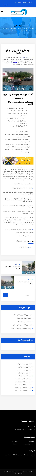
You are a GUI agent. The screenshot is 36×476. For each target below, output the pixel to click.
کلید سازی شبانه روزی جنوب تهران (22, 379)
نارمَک (32, 188)
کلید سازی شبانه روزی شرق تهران (11, 29)
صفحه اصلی (31, 441)
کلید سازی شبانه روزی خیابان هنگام (25, 283)
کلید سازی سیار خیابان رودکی (24, 322)
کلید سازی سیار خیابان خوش (24, 318)
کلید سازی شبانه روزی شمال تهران (22, 385)
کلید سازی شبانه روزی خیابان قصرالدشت (21, 328)
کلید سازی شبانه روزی (25, 29)
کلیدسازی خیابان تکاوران (11, 229)
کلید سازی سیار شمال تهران (24, 370)
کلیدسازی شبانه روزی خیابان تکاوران (24, 232)
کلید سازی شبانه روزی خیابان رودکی (22, 325)
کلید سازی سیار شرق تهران (24, 367)
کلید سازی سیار (14, 441)
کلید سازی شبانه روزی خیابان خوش (22, 315)
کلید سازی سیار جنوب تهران (24, 364)
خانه (33, 29)
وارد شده (27, 247)
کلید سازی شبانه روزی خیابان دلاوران (12, 268)
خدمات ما (15, 444)
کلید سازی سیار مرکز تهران (24, 376)
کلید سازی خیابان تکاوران (24, 229)
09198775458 (6, 5)
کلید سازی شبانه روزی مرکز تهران (23, 390)
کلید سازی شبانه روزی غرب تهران (23, 388)
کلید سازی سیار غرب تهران (24, 373)
